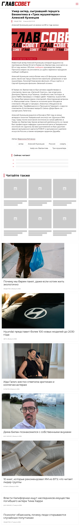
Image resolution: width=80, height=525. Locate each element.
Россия (52, 144)
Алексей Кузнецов (36, 144)
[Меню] (76, 4)
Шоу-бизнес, (7, 436)
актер (21, 144)
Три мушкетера (59, 148)
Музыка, (6, 486)
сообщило (39, 67)
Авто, (5, 339)
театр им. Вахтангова (39, 148)
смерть (63, 144)
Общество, (7, 289)
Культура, (6, 389)
